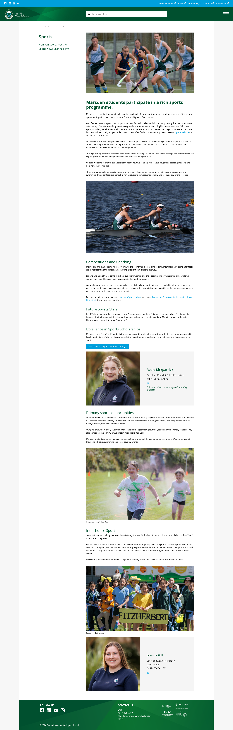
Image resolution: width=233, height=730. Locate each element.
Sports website (182, 132)
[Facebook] (5, 3)
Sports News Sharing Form (54, 48)
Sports (181, 3)
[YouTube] (18, 3)
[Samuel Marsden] (16, 14)
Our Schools (49, 27)
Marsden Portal (166, 3)
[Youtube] (56, 710)
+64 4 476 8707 (125, 713)
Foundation (221, 3)
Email (120, 709)
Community (193, 3)
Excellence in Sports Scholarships (106, 346)
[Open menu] (226, 14)
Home (41, 27)
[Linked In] (10, 3)
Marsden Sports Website (53, 44)
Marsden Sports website (131, 297)
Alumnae (207, 3)
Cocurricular (60, 27)
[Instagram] (14, 3)
